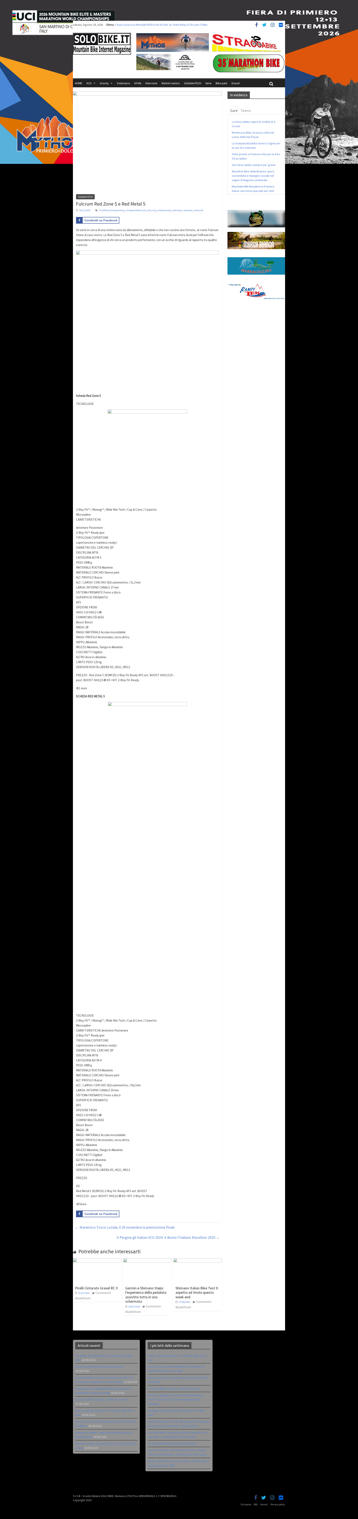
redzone (187, 210)
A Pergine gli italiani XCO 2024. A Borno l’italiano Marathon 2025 (168, 1237)
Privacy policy (278, 1504)
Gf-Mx (137, 83)
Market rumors (171, 83)
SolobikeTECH (192, 83)
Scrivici (264, 1504)
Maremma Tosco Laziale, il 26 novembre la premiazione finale (125, 1227)
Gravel (235, 83)
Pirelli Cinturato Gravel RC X (96, 1288)
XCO (89, 83)
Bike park (221, 83)
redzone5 (198, 210)
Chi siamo (246, 1504)
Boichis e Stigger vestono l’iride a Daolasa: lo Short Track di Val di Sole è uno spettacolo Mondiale (175, 1399)
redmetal (177, 210)
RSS (256, 1504)
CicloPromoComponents (111, 210)
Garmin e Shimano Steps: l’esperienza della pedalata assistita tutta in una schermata (145, 1295)
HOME (78, 83)
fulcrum (152, 210)
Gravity (104, 83)
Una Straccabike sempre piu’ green (254, 165)
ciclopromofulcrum (136, 210)
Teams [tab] (245, 110)
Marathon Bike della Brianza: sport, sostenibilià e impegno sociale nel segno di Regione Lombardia (253, 175)
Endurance (123, 83)
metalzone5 (163, 210)
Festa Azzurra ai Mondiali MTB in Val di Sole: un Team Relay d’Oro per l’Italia (161, 25)
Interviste (151, 83)
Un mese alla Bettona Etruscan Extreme (99, 1366)
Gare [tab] (233, 110)
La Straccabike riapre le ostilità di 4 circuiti (101, 1399)
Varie (208, 83)
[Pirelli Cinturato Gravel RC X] (97, 1261)
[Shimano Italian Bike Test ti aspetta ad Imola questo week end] (197, 1261)
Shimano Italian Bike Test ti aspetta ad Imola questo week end (196, 1292)
